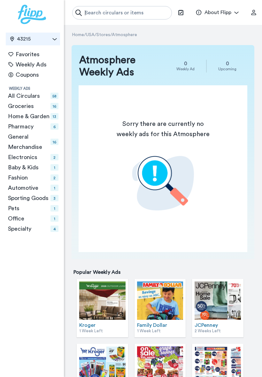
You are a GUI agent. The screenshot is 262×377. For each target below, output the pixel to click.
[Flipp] (32, 14)
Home (78, 35)
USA (90, 35)
